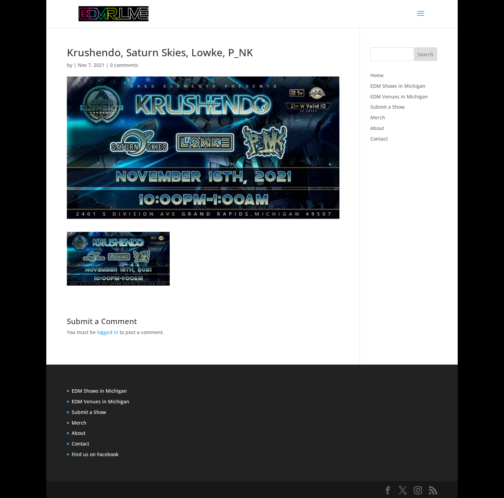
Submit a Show (387, 107)
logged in (107, 332)
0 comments (124, 65)
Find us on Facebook (95, 454)
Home (377, 75)
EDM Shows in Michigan (397, 86)
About (377, 128)
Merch (377, 117)
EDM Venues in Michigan (399, 96)
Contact (379, 138)
